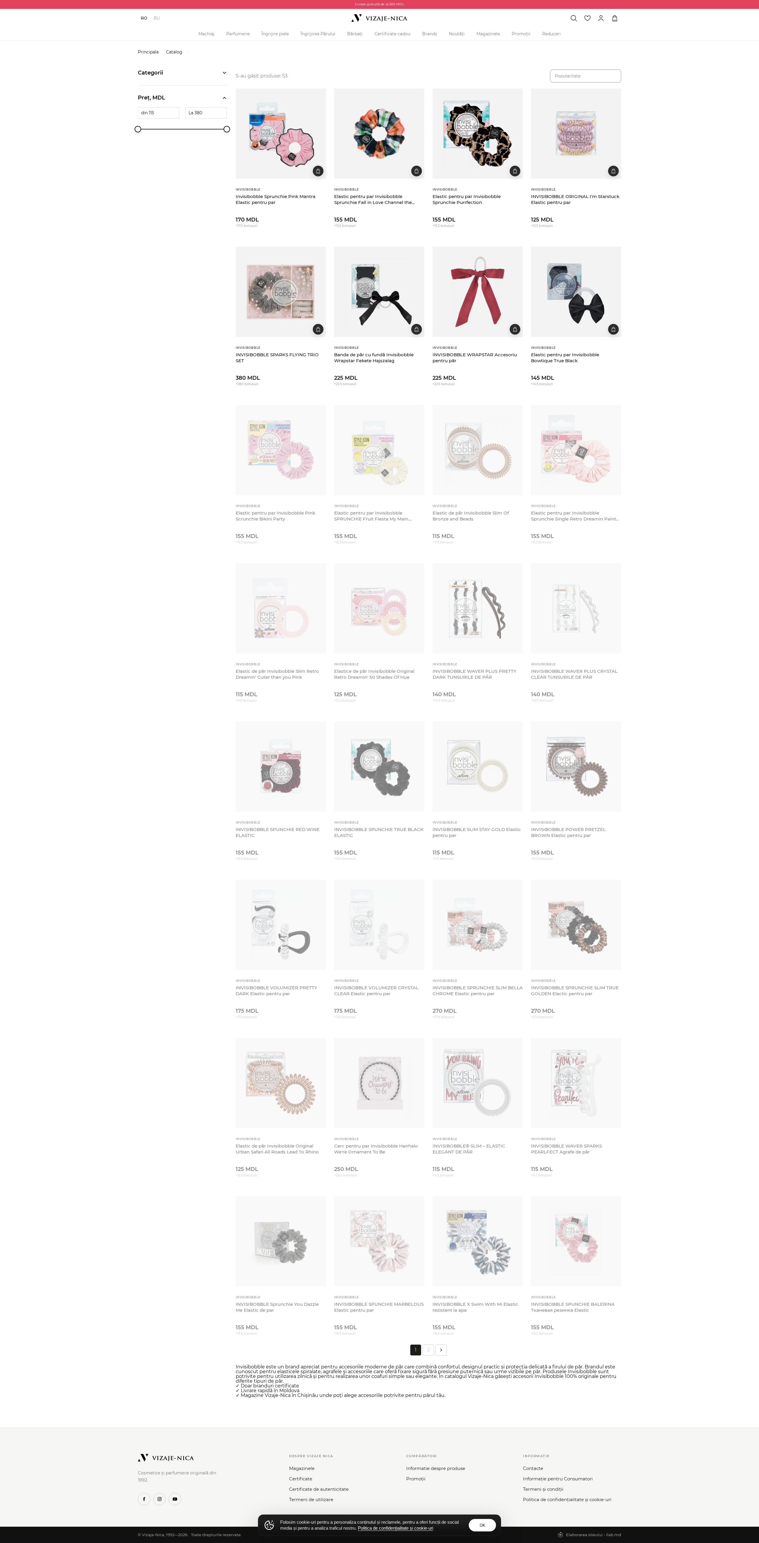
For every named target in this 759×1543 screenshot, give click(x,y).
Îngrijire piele (275, 34)
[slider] (138, 129)
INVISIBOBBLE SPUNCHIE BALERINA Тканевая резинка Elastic (573, 1307)
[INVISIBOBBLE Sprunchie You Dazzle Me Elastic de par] (281, 1241)
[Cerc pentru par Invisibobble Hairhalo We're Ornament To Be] (379, 1083)
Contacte (533, 1468)
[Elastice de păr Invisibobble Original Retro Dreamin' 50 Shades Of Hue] (379, 608)
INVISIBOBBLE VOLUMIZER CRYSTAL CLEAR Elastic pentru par (376, 990)
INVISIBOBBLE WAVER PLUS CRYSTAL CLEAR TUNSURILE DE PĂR (574, 674)
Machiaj (206, 34)
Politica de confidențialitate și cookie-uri (567, 1499)
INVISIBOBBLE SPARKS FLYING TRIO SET (277, 357)
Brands (429, 34)
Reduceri (551, 34)
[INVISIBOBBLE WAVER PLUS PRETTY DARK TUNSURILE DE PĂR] (478, 608)
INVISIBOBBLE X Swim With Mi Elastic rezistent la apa (475, 1307)
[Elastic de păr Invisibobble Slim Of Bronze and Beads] (478, 450)
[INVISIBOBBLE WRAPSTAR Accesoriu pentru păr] (478, 292)
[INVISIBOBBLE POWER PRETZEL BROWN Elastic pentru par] (576, 766)
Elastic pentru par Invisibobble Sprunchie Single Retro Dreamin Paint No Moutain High (573, 516)
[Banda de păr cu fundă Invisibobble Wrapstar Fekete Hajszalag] (379, 292)
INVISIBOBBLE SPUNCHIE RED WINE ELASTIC (278, 832)
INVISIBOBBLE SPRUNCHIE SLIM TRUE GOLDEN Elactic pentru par (575, 990)
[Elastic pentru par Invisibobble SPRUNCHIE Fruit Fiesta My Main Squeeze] (379, 450)
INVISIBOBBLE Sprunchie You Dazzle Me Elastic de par (277, 1307)
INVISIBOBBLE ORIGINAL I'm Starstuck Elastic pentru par (575, 199)
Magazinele (488, 34)
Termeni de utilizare (311, 1499)
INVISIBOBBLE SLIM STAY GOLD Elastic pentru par (477, 832)
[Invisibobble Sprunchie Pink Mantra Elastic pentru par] (281, 133)
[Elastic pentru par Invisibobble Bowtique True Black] (576, 292)
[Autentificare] (600, 18)
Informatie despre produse (435, 1468)
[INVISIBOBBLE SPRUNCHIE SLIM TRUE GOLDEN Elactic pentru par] (576, 925)
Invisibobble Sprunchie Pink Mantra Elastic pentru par (275, 199)
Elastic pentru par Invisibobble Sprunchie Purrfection (467, 199)
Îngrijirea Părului (318, 34)
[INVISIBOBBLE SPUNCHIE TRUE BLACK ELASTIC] (379, 766)
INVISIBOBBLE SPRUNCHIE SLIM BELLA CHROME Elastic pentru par (478, 990)
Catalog (174, 52)
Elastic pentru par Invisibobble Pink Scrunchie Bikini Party (275, 516)
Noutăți (457, 34)
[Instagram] (159, 1499)
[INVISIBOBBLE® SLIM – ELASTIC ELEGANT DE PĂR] (478, 1083)
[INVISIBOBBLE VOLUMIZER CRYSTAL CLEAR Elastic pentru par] (379, 925)
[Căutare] (573, 18)
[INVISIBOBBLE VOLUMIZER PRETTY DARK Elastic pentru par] (281, 925)
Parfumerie (238, 34)
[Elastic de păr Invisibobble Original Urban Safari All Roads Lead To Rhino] (281, 1083)
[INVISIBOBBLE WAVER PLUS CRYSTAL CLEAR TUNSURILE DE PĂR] (576, 608)
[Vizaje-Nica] (379, 18)
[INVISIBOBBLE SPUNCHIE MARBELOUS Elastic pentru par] (379, 1241)
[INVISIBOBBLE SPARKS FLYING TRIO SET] (281, 292)
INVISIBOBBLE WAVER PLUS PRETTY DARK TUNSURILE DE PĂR (474, 674)
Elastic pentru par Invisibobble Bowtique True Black (565, 357)
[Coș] (614, 18)
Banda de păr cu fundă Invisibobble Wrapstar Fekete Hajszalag (374, 357)
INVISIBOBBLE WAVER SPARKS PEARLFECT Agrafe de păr (566, 1149)
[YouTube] (175, 1499)
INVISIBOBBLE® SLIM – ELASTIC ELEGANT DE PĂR (469, 1149)
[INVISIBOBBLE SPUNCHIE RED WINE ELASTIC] (281, 766)
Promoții (521, 34)
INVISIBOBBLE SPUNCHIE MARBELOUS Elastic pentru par (379, 1307)
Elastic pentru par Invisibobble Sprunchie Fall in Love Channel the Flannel (373, 200)
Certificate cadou (392, 34)
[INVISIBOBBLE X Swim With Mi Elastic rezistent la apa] (478, 1241)
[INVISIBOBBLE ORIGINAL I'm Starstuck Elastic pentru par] (576, 133)
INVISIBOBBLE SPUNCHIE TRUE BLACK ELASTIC (378, 832)
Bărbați (355, 34)
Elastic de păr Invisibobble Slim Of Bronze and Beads (471, 516)
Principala (148, 52)
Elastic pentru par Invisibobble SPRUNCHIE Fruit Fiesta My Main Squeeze (371, 516)
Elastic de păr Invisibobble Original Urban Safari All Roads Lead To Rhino (277, 1149)
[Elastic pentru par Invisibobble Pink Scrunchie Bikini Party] (281, 450)
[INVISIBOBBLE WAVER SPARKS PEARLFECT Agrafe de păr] (576, 1083)
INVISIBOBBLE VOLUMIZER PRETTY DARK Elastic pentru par (276, 990)
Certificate (300, 1479)
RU (157, 18)
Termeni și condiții (543, 1489)
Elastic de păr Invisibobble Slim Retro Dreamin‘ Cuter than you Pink (277, 674)
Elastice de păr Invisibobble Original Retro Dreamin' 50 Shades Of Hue (374, 674)
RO (144, 18)
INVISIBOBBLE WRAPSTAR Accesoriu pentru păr (475, 357)
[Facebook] (144, 1499)
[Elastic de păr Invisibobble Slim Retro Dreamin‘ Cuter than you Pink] (281, 608)
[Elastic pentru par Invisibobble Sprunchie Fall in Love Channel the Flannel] (379, 133)
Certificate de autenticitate (319, 1489)
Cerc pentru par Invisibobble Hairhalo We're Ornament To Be (376, 1149)
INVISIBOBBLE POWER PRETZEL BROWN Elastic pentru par (568, 832)
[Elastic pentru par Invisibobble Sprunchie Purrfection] (478, 133)
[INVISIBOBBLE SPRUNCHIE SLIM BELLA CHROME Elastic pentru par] (478, 925)
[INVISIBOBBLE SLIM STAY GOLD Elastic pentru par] (478, 766)
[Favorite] (587, 18)
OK (482, 1525)
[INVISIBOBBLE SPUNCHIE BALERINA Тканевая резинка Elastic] (576, 1241)
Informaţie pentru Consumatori (558, 1479)
